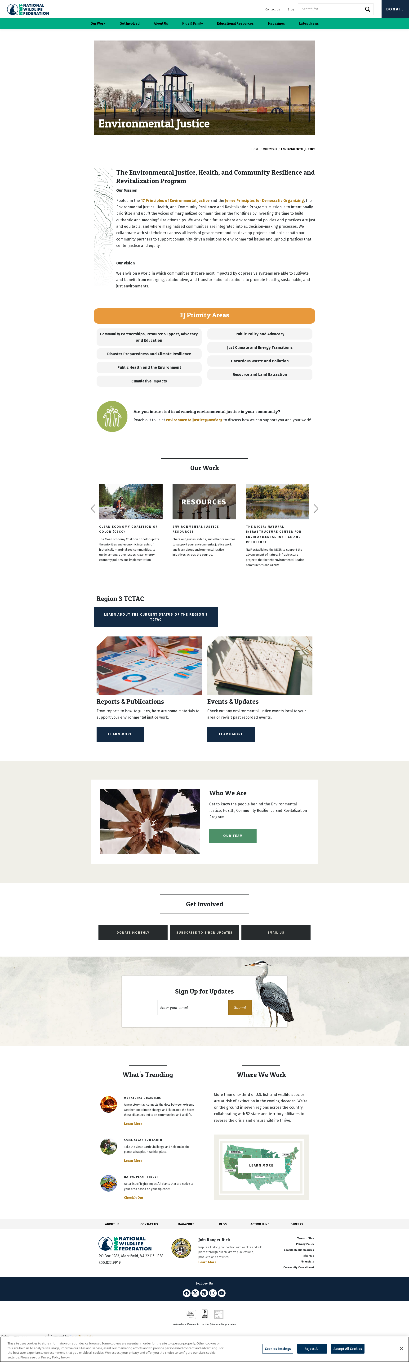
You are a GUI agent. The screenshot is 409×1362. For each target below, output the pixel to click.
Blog (291, 9)
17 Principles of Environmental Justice (175, 200)
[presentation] (93, 508)
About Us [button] (161, 24)
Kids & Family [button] (192, 24)
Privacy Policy (305, 1244)
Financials (307, 1261)
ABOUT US (112, 1224)
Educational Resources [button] (235, 24)
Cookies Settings (278, 1349)
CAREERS (296, 1224)
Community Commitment (298, 1267)
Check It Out (133, 1197)
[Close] (401, 1348)
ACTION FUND (259, 1224)
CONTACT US (149, 1224)
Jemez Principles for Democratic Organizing (264, 200)
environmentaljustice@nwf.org (194, 420)
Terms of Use (305, 1238)
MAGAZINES (186, 1224)
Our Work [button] (97, 24)
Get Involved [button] (130, 24)
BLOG (223, 1224)
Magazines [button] (276, 24)
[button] (240, 1007)
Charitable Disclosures (299, 1250)
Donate (395, 9)
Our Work (270, 149)
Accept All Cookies (347, 1349)
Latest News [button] (309, 24)
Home (255, 149)
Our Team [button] (233, 836)
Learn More (120, 734)
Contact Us (272, 9)
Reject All (312, 1349)
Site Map (308, 1255)
